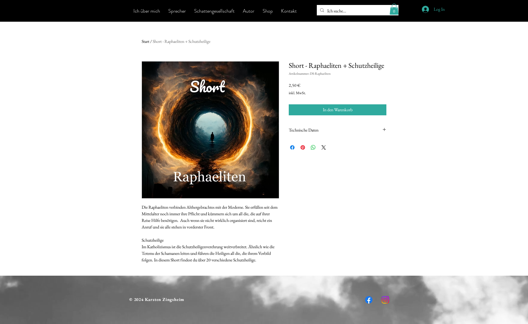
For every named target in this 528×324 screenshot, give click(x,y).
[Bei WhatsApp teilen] (313, 147)
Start (145, 41)
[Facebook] (369, 300)
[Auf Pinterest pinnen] (302, 147)
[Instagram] (385, 300)
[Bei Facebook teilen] (292, 147)
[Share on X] (323, 147)
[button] (394, 9)
